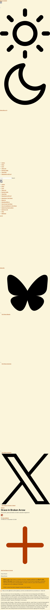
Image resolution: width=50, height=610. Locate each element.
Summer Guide (5, 170)
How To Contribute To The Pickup (9, 205)
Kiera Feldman (5, 518)
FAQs (3, 211)
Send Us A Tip (5, 209)
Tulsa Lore (4, 168)
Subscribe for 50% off (6, 174)
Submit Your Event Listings (7, 207)
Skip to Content (3, 0)
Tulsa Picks (4, 172)
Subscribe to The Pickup (7, 198)
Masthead (4, 213)
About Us (4, 200)
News (3, 164)
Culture (3, 162)
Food (3, 166)
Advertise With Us (6, 202)
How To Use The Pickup (7, 204)
